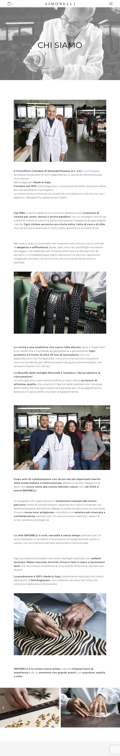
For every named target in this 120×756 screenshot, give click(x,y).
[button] (3, 707)
